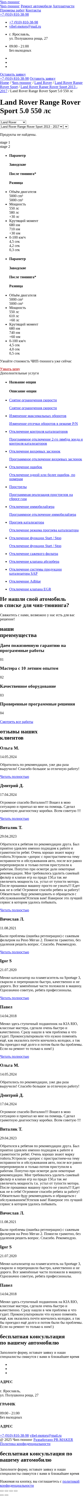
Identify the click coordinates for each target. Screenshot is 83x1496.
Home (4, 83)
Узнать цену (10, 369)
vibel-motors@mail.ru (25, 26)
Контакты (33, 10)
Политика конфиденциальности (25, 1444)
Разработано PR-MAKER (53, 1440)
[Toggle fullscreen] (11, 1491)
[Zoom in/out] (16, 1491)
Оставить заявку (13, 74)
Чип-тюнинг (10, 6)
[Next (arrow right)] (6, 1495)
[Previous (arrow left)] (2, 1495)
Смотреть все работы (16, 722)
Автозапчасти (63, 6)
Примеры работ (12, 10)
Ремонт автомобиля (36, 6)
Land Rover (43, 83)
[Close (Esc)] (2, 1491)
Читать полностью (14, 777)
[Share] (6, 1491)
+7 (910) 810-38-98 (14, 14)
